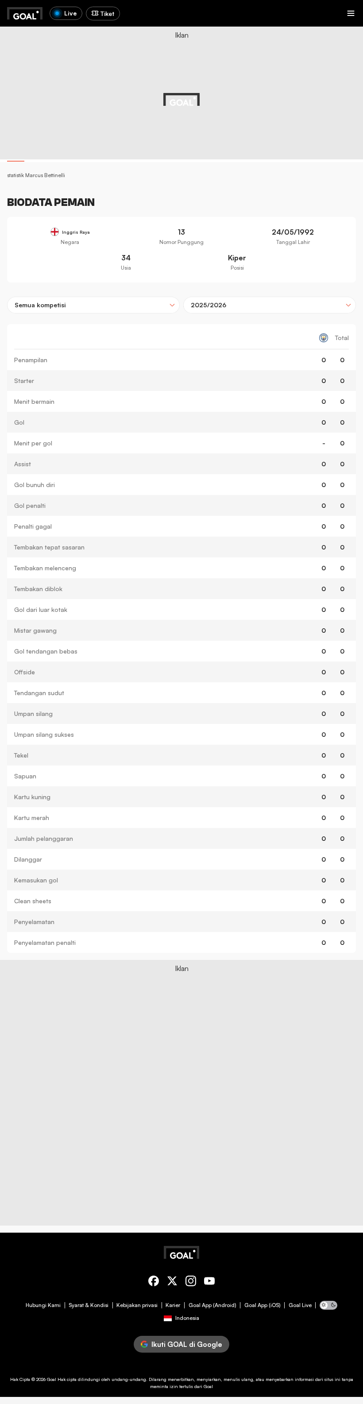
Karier (173, 1305)
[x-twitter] (172, 1282)
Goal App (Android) (212, 1305)
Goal (51, 1379)
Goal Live (300, 1305)
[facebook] (154, 1282)
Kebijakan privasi (137, 1305)
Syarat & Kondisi (88, 1305)
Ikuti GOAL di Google (186, 1344)
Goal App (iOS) (262, 1305)
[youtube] (209, 1282)
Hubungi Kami (43, 1305)
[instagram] (191, 1282)
